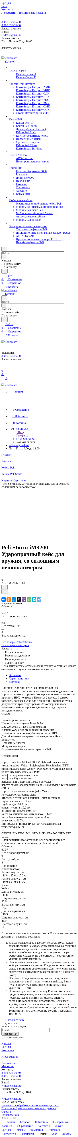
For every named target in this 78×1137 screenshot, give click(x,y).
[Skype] (34, 599)
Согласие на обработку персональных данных (30, 1105)
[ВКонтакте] (3, 599)
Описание (15, 675)
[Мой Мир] (14, 599)
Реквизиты (8, 1063)
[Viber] (24, 599)
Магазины (7, 1066)
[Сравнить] (4, 591)
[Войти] (3, 367)
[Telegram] (39, 599)
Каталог (6, 1043)
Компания (7, 1050)
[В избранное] (4, 587)
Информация (9, 1056)
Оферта (6, 1111)
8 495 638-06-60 (11, 22)
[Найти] (4, 271)
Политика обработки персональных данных (28, 1108)
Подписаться (10, 1033)
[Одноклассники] (9, 599)
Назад (21, 432)
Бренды (6, 1046)
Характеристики (19, 678)
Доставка (14, 681)
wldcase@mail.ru (11, 34)
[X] (19, 599)
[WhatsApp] (29, 599)
